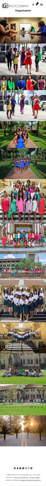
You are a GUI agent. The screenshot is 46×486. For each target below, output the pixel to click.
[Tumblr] (26, 468)
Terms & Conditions (21, 477)
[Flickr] (20, 468)
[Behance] (31, 468)
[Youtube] (23, 468)
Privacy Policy (35, 477)
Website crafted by (23, 480)
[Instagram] (28, 468)
